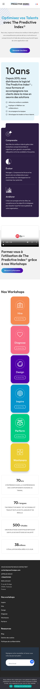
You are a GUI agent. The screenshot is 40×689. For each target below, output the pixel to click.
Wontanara (5, 618)
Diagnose (4, 614)
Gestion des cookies (7, 638)
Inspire (3, 602)
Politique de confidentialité (23, 686)
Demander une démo (20, 50)
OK (11, 686)
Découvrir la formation (12, 270)
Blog (2, 634)
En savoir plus (20, 319)
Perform (4, 621)
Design (3, 610)
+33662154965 (6, 577)
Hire (2, 606)
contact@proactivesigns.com (10, 570)
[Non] (38, 683)
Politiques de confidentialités (10, 641)
